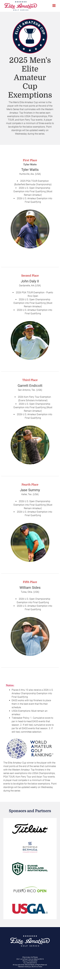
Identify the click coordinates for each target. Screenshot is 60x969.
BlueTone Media (37, 966)
